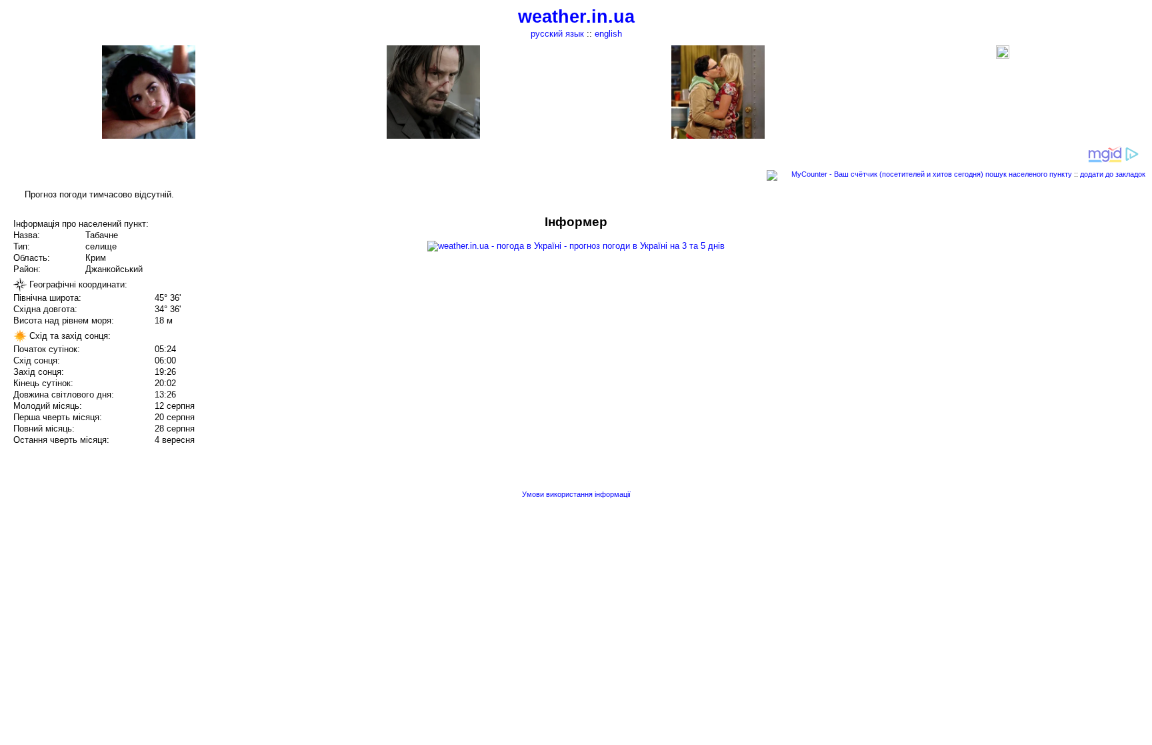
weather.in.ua (576, 17)
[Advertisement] (1017, 308)
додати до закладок (1112, 174)
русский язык (557, 34)
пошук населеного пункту (1028, 174)
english (608, 34)
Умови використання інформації (576, 494)
